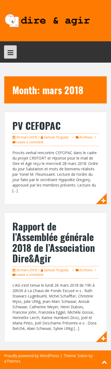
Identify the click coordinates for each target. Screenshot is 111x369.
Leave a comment (29, 142)
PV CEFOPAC (36, 125)
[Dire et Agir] (55, 20)
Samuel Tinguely (56, 137)
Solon (83, 355)
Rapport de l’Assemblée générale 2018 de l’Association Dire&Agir (53, 242)
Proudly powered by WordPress (31, 355)
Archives (85, 137)
